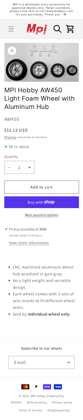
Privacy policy (62, 402)
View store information (29, 242)
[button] (11, 29)
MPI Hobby (38, 396)
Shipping (10, 137)
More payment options (41, 215)
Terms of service (30, 410)
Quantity (11, 156)
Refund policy (37, 402)
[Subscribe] (68, 362)
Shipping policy (58, 410)
